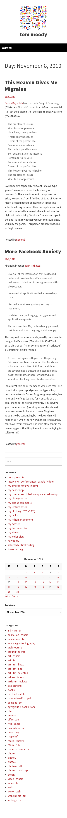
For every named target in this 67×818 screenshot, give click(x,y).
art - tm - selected (18, 673)
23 (18, 587)
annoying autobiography (21, 643)
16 (18, 582)
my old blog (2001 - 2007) (21, 511)
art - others (14, 656)
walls (11, 787)
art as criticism (16, 677)
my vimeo (13, 532)
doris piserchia (16, 477)
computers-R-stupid (19, 698)
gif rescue (13, 719)
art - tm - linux (16, 664)
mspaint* (13, 736)
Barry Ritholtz (32, 265)
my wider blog (16, 536)
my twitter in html (18, 528)
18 (35, 582)
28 (58, 587)
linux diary (13, 732)
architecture (15, 647)
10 (26, 577)
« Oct (7, 596)
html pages (14, 723)
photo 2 (12, 757)
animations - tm (16, 639)
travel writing (15, 549)
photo (11, 753)
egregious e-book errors (21, 707)
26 (42, 587)
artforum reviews (17, 681)
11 (35, 577)
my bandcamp (16, 490)
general (20, 239)
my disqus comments (20, 503)
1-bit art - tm (15, 630)
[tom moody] (34, 17)
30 (18, 592)
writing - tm (14, 800)
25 (35, 587)
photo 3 (12, 762)
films (10, 711)
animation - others (18, 635)
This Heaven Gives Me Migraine (31, 85)
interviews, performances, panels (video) (31, 481)
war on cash (14, 791)
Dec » (15, 596)
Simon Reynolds (14, 103)
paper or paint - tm (18, 749)
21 (58, 582)
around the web (17, 651)
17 (26, 582)
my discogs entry (17, 498)
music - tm (14, 745)
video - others (15, 779)
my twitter (14, 524)
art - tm (12, 660)
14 (58, 577)
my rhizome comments (20, 519)
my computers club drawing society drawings (33, 494)
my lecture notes (17, 507)
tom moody (33, 34)
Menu (8, 47)
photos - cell (15, 766)
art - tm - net (15, 668)
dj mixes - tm (15, 702)
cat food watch (16, 694)
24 (26, 587)
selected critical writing (21, 545)
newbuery (13, 541)
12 (42, 577)
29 (9, 592)
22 (9, 587)
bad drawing (15, 685)
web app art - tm (17, 796)
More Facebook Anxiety (33, 251)
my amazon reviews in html (23, 486)
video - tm (13, 783)
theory (11, 774)
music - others (16, 740)
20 (50, 582)
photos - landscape (18, 770)
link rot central (16, 728)
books (11, 690)
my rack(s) (13, 515)
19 (42, 582)
